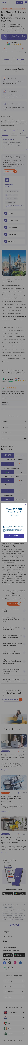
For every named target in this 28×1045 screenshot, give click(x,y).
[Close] (25, 505)
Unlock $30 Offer (14, 536)
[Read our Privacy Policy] (24, 530)
